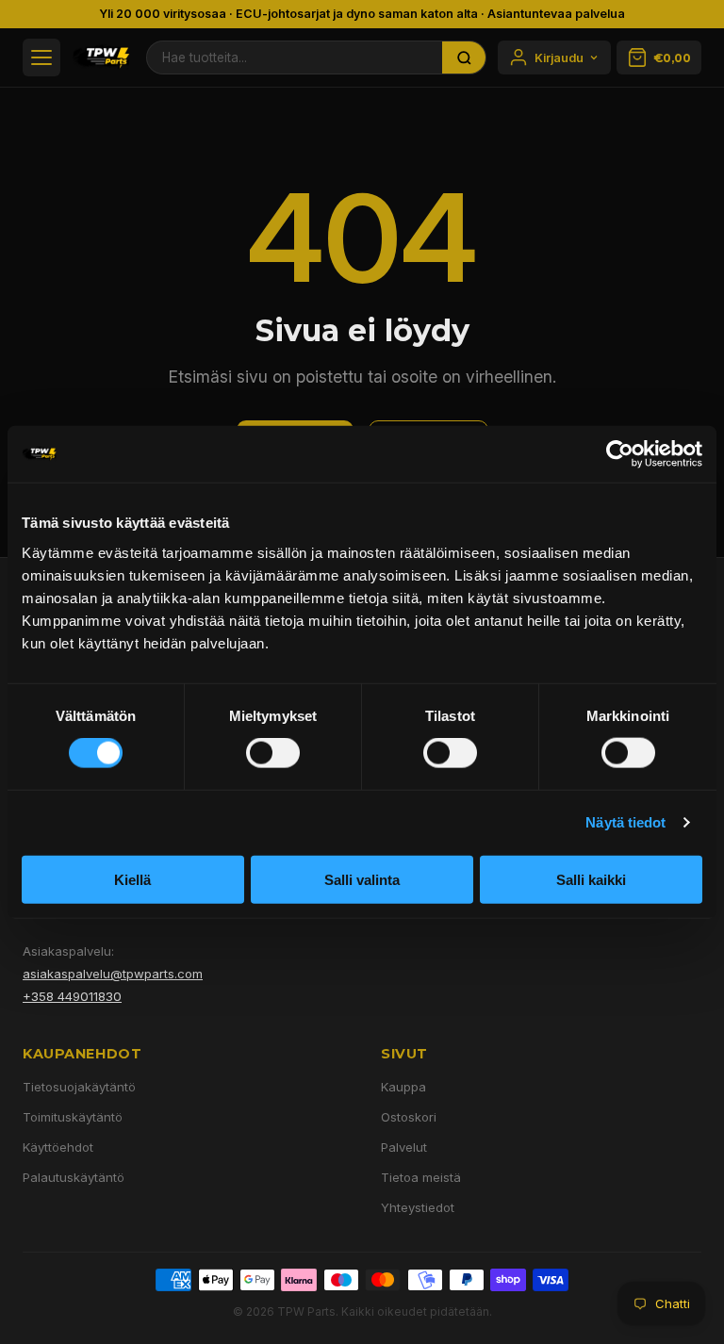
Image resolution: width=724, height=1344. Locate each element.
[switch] (273, 753)
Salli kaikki (591, 879)
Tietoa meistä (421, 1177)
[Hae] (463, 57)
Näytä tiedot (625, 822)
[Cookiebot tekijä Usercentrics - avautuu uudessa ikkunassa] (619, 454)
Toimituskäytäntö (73, 1116)
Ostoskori (408, 1116)
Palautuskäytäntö (73, 1177)
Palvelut (404, 1147)
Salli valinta (362, 879)
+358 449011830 (72, 996)
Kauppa (403, 1086)
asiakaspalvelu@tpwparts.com (113, 973)
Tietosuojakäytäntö (79, 1086)
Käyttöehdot (58, 1147)
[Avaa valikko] (41, 57)
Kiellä (132, 879)
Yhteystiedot (417, 1207)
